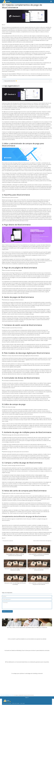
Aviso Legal (22, 703)
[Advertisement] (27, 684)
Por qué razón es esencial (8, 540)
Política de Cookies (15, 703)
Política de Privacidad (7, 703)
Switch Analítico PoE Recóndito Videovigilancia (42, 540)
